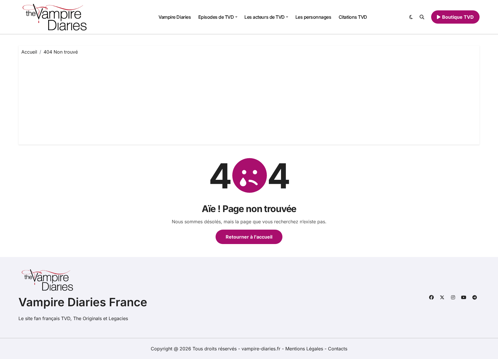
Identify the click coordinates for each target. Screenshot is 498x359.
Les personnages (313, 17)
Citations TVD (353, 17)
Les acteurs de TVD (264, 17)
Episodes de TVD (216, 17)
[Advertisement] (249, 98)
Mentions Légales (305, 349)
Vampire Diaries (175, 17)
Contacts (337, 349)
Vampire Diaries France (82, 302)
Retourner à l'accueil (249, 237)
